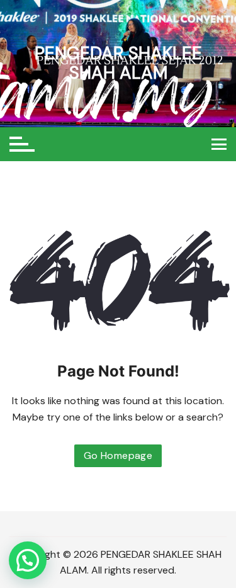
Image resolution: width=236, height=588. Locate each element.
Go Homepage (118, 455)
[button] (28, 560)
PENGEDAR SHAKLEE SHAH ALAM (118, 63)
